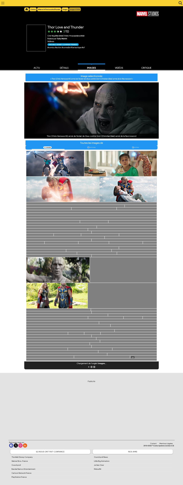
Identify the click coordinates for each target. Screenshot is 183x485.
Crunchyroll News (101, 457)
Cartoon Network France (21, 473)
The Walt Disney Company (22, 457)
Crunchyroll (16, 465)
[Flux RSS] (25, 445)
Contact (153, 443)
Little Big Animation (101, 461)
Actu (37, 67)
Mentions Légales (166, 443)
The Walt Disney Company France (63, 44)
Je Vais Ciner (99, 465)
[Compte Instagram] (20, 445)
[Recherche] (179, 3)
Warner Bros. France (20, 461)
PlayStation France (19, 477)
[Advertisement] (91, 407)
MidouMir (97, 469)
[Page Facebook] (11, 445)
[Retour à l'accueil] (90, 3)
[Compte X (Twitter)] (16, 445)
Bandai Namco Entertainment (23, 469)
